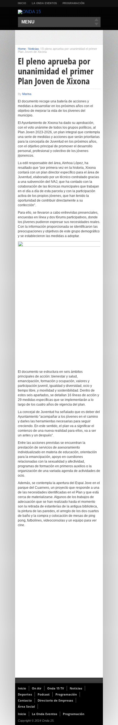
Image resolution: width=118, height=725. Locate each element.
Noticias (33, 48)
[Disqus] (59, 606)
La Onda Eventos (44, 3)
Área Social (26, 706)
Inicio (22, 3)
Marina (26, 94)
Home (22, 48)
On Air (36, 688)
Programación (74, 3)
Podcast (44, 694)
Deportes (25, 694)
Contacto (25, 700)
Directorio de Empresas (55, 700)
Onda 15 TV (55, 688)
